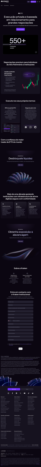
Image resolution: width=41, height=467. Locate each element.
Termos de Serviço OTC (29, 359)
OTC (29, 454)
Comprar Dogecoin (17, 419)
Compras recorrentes (4, 409)
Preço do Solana (30, 405)
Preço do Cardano (31, 404)
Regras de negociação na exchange (12, 446)
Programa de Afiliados (18, 405)
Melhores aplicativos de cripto (19, 438)
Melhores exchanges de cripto (19, 439)
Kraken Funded (3, 412)
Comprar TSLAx (3, 434)
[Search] (37, 1)
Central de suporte (17, 409)
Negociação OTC (4, 404)
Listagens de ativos (17, 406)
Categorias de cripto (31, 408)
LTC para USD (3, 428)
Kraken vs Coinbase (17, 441)
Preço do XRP (30, 402)
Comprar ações (31, 415)
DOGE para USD (3, 423)
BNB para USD (3, 421)
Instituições (3, 405)
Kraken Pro (9, 453)
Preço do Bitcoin (30, 398)
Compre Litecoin (17, 425)
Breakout (17, 453)
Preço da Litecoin (31, 406)
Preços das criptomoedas (32, 396)
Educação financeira (18, 431)
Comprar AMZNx (4, 438)
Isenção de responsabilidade (22, 446)
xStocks (11, 454)
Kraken (6, 453)
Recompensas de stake (5, 408)
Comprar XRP (16, 421)
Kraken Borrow (3, 410)
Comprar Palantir (31, 422)
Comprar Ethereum (17, 418)
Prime (27, 454)
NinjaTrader (13, 453)
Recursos (3, 396)
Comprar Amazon (31, 421)
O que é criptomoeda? (18, 432)
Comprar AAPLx (3, 435)
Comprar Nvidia (30, 417)
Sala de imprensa (17, 404)
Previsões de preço (31, 409)
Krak (25, 454)
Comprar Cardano (17, 422)
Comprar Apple (30, 419)
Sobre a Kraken (17, 396)
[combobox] (19, 314)
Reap (19, 454)
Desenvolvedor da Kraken (18, 402)
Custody (31, 454)
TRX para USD (3, 426)
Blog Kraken (16, 401)
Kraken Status (16, 408)
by (3, 450)
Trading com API (3, 406)
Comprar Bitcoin (17, 417)
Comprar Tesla (30, 418)
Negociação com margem (5, 401)
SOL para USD (3, 422)
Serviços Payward (6, 454)
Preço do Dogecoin (31, 401)
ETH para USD (3, 418)
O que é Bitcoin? (17, 435)
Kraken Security (17, 398)
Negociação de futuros (5, 402)
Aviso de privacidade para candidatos (33, 446)
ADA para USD (3, 425)
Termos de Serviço (23, 344)
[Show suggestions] (32, 314)
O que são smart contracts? (19, 434)
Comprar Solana (17, 423)
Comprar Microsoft (31, 423)
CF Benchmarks (15, 454)
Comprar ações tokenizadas (6, 431)
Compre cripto (3, 398)
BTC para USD (3, 417)
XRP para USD (3, 419)
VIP (19, 453)
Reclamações (16, 410)
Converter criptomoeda (5, 415)
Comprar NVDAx (4, 432)
